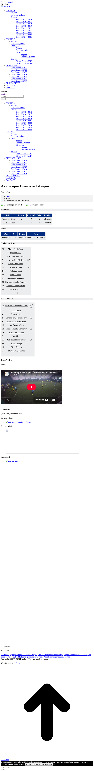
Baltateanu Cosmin (16, 332)
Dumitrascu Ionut (15, 289)
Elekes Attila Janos (15, 264)
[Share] (4, 767)
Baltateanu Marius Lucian (16, 340)
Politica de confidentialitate (42, 764)
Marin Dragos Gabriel (15, 278)
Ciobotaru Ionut (16, 271)
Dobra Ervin (16, 310)
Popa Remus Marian (16, 325)
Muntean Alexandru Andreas (16, 306)
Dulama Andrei (16, 314)
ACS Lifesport (9, 222)
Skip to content (7, 2)
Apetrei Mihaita (16, 267)
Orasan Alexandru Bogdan (15, 282)
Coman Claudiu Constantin (16, 329)
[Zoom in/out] (9, 767)
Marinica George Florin (15, 286)
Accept (28, 764)
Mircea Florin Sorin (15, 249)
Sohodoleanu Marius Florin (16, 318)
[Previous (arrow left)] (2, 769)
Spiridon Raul (15, 253)
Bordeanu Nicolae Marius (16, 321)
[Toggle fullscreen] (7, 767)
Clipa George (16, 343)
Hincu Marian (15, 275)
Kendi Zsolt (16, 336)
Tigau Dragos (16, 347)
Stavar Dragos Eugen (16, 351)
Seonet (18, 663)
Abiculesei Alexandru (15, 256)
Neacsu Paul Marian (16, 260)
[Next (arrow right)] (4, 769)
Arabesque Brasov (9, 219)
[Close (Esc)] (2, 767)
